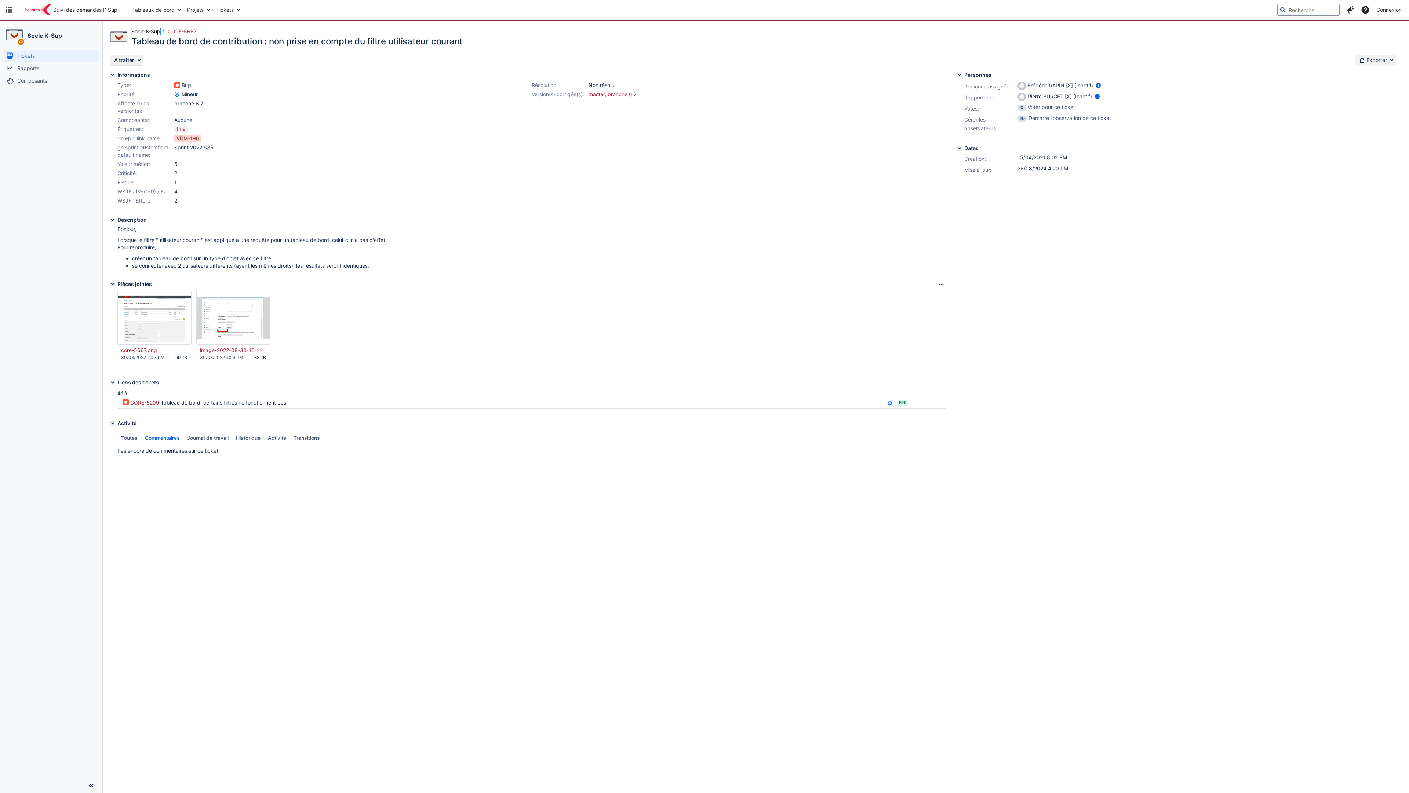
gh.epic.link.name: (139, 138)
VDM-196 (187, 138)
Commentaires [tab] (162, 438)
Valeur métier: (133, 164)
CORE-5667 (182, 31)
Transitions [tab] (307, 438)
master (597, 94)
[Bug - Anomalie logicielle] (177, 85)
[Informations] (112, 74)
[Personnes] (959, 74)
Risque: (126, 182)
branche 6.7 (622, 94)
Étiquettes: (130, 129)
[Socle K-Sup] (14, 35)
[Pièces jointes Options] (941, 284)
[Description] (112, 219)
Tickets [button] (225, 10)
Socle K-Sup (45, 36)
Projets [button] (195, 10)
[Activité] (112, 423)
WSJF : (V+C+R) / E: (141, 191)
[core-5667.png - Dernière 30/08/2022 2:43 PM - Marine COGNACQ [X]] (154, 317)
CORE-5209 (144, 402)
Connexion (1389, 10)
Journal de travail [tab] (208, 438)
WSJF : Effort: (133, 201)
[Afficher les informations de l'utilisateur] (1098, 85)
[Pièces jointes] (112, 284)
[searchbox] (1308, 10)
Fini (902, 402)
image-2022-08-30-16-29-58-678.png (233, 350)
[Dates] (959, 148)
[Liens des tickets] (112, 382)
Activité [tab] (277, 438)
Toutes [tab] (129, 438)
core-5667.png (139, 350)
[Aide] (1365, 10)
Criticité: (127, 173)
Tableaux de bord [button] (153, 10)
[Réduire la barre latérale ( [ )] (91, 785)
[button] (9, 10)
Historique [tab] (248, 438)
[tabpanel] (531, 449)
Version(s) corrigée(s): (558, 94)
